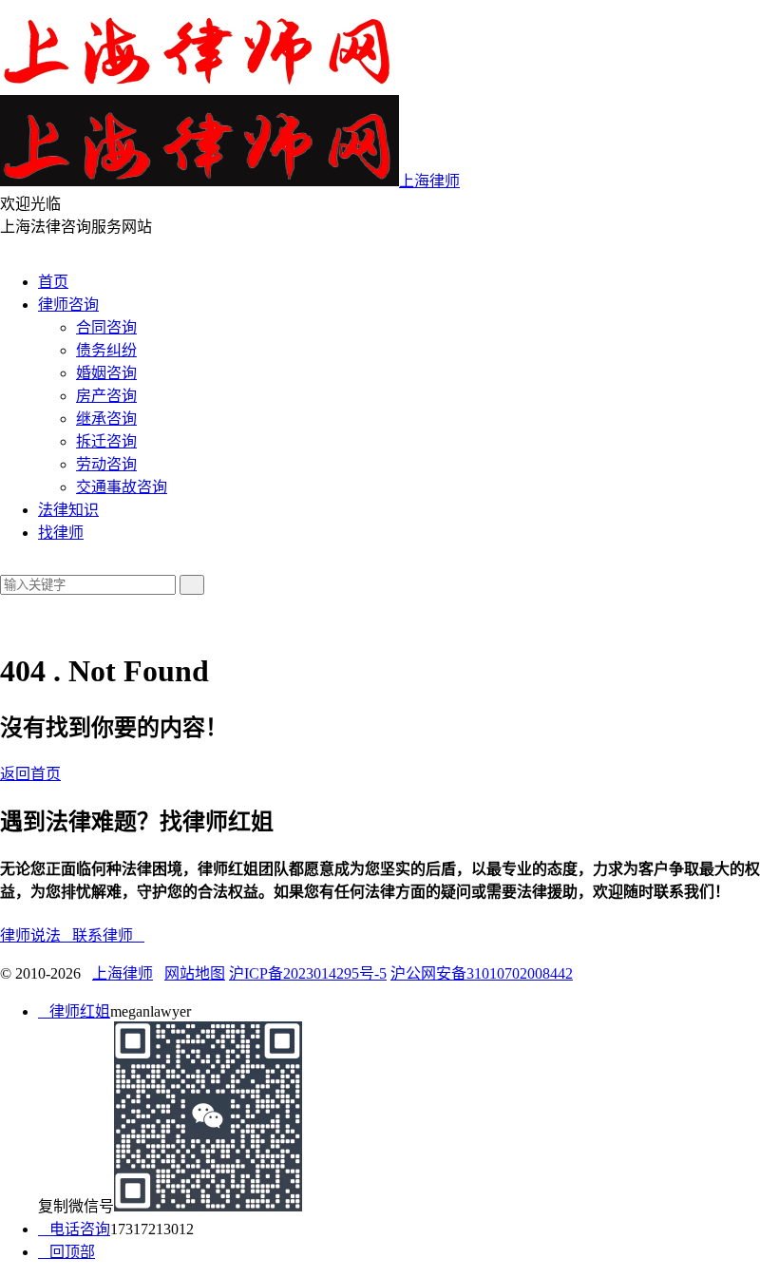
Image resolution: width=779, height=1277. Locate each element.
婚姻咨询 (106, 373)
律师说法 (36, 935)
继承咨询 (106, 418)
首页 (53, 282)
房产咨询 (106, 396)
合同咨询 (106, 327)
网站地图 (194, 973)
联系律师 (108, 935)
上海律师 (122, 973)
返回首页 (30, 774)
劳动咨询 (106, 464)
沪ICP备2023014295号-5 (308, 973)
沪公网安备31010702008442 (481, 973)
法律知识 (68, 510)
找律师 (61, 532)
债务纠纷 (106, 350)
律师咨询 (68, 304)
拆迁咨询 (106, 441)
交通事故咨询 (121, 487)
